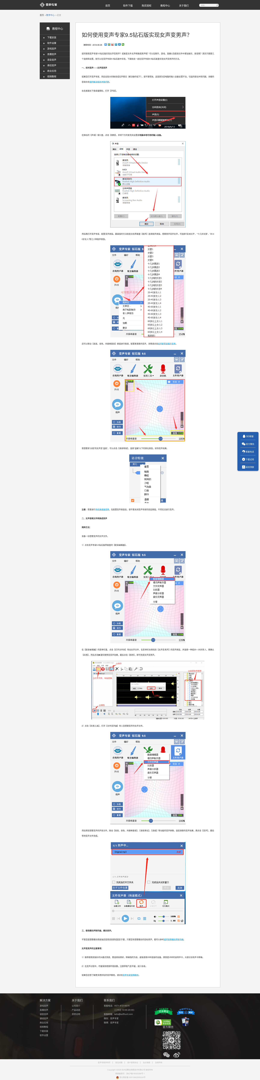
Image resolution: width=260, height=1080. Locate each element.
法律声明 (158, 1062)
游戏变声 (44, 1005)
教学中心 (50, 14)
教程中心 (165, 5)
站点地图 (146, 1062)
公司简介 (76, 1005)
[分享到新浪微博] (112, 44)
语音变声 (44, 1014)
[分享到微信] (123, 44)
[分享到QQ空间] (109, 44)
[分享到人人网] (119, 44)
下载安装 (44, 1030)
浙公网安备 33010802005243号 (132, 1077)
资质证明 (76, 1014)
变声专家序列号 (104, 1062)
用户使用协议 (132, 1062)
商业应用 (44, 1022)
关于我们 (184, 5)
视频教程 (44, 1026)
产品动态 (76, 1009)
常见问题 (118, 1062)
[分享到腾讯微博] (116, 44)
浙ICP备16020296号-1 (135, 1073)
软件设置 (44, 1035)
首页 (107, 5)
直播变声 (44, 1009)
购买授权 (146, 5)
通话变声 (44, 1018)
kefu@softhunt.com (123, 1014)
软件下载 (128, 5)
